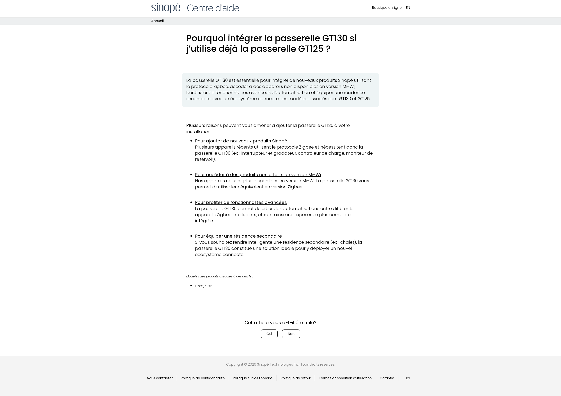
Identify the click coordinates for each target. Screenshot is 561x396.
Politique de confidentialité (203, 378)
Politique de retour (296, 378)
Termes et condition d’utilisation (345, 378)
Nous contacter (160, 378)
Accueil (157, 21)
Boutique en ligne (387, 7)
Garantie (387, 378)
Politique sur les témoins (253, 378)
